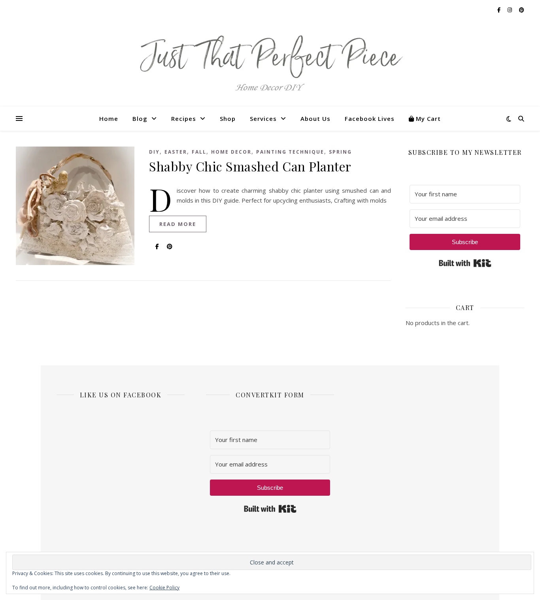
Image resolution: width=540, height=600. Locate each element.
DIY (154, 152)
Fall (199, 152)
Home (108, 118)
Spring (340, 152)
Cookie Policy (164, 587)
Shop (228, 118)
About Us (315, 118)
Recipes (183, 118)
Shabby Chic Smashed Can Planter (250, 166)
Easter (175, 152)
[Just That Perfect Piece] (270, 63)
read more (177, 224)
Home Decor (231, 152)
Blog (139, 118)
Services (263, 118)
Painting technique (290, 152)
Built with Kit (465, 263)
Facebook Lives (370, 118)
